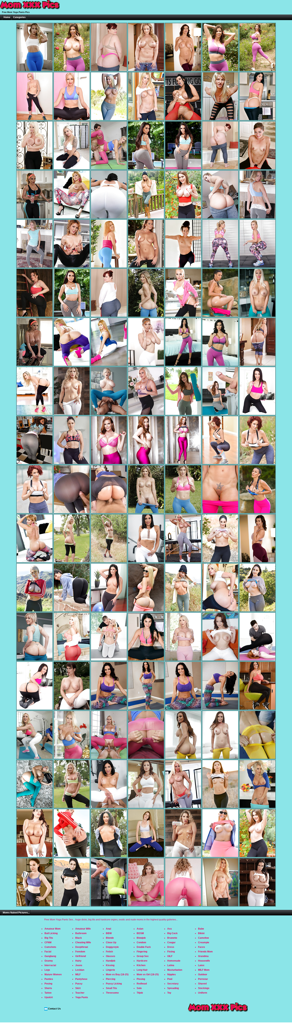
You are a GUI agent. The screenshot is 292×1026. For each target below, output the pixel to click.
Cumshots (50, 947)
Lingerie (110, 970)
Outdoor (202, 974)
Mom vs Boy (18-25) (117, 974)
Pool (169, 979)
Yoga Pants (81, 997)
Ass (169, 928)
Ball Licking (51, 933)
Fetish (109, 951)
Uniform (202, 992)
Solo (139, 988)
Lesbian (79, 970)
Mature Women (53, 974)
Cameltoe (203, 938)
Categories (19, 17)
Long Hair (142, 970)
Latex (201, 965)
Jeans (78, 965)
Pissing (141, 979)
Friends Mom (205, 951)
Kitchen (141, 965)
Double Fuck (144, 947)
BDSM (140, 933)
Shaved (202, 983)
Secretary (173, 983)
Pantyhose (81, 979)
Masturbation (174, 970)
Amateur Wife (83, 928)
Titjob (140, 992)
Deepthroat (81, 947)
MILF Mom (204, 970)
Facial (47, 951)
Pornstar (203, 979)
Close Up (111, 942)
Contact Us (54, 1008)
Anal (108, 928)
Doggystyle (112, 947)
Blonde (110, 938)
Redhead (142, 983)
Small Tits (111, 988)
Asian (140, 928)
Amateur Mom (52, 928)
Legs (47, 970)
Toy (169, 992)
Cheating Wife (83, 942)
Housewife (204, 960)
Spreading (173, 988)
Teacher (79, 992)
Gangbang (50, 956)
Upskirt (48, 997)
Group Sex (143, 956)
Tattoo (47, 992)
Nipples (171, 974)
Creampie (203, 942)
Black (78, 938)
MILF (78, 974)
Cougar (171, 942)
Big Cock (172, 933)
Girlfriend (80, 956)
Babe (201, 928)
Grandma (203, 956)
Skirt (78, 988)
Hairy (78, 960)
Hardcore (142, 960)
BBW (109, 933)
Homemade (173, 960)
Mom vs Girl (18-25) (148, 974)
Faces (201, 947)
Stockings (203, 988)
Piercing (110, 979)
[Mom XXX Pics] (30, 9)
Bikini (201, 933)
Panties (48, 979)
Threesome (112, 992)
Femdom (80, 951)
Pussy (78, 983)
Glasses (110, 956)
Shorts (48, 988)
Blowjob (141, 938)
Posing (48, 983)
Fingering (142, 951)
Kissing (110, 965)
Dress (170, 947)
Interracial (50, 965)
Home (7, 17)
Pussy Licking (114, 983)
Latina (170, 965)
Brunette (172, 938)
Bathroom (81, 933)
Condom (141, 942)
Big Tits (48, 938)
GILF (169, 956)
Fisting (171, 951)
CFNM (47, 942)
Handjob (110, 960)
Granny (48, 960)
